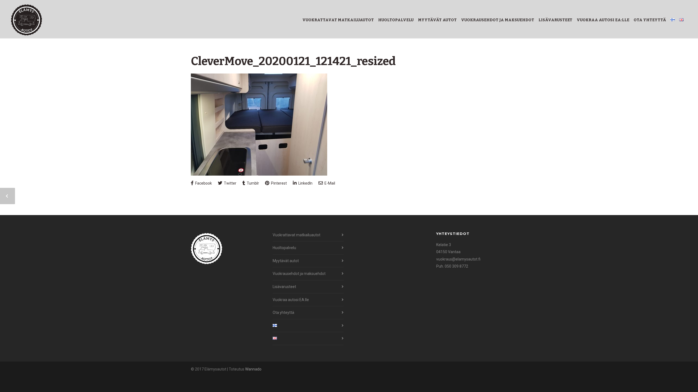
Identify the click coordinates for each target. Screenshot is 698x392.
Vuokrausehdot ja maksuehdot (497, 20)
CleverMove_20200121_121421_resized (293, 61)
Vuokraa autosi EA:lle (603, 20)
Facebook (203, 183)
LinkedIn (304, 183)
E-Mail (329, 183)
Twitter (229, 183)
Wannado (253, 369)
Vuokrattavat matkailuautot (338, 20)
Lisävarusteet (555, 20)
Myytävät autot (437, 20)
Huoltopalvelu (396, 20)
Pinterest (278, 183)
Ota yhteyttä (650, 20)
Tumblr (252, 183)
